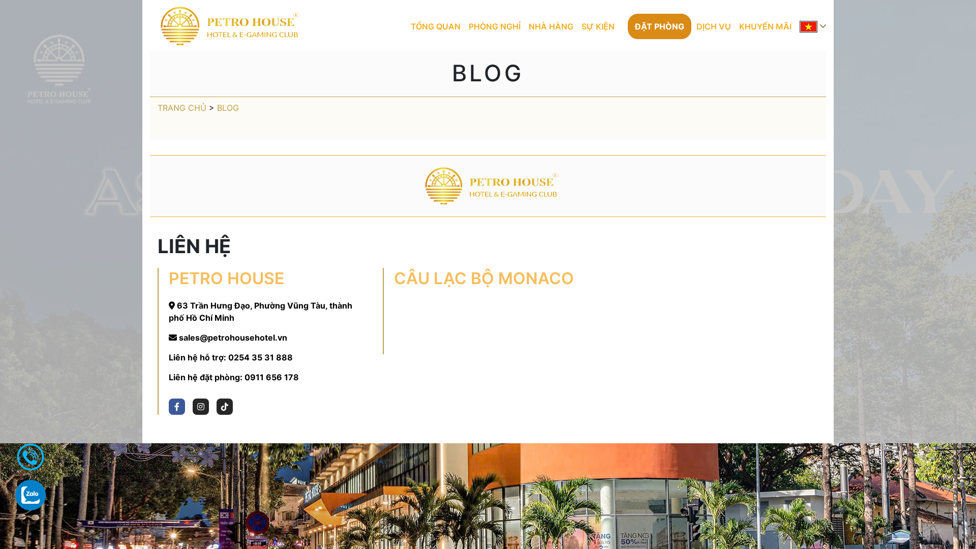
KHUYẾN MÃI (765, 26)
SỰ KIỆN (598, 26)
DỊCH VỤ (713, 26)
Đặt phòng (659, 26)
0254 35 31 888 (260, 357)
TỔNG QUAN (436, 26)
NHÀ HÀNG (551, 26)
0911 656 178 (272, 377)
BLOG (228, 108)
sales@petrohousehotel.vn (233, 337)
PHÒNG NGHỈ (495, 26)
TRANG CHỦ (182, 108)
